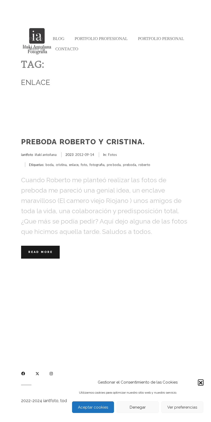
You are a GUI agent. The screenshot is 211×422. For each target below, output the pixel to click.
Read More (40, 252)
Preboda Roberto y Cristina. (83, 142)
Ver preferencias (182, 407)
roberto (144, 165)
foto (84, 165)
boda (50, 165)
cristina (61, 165)
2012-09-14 (84, 155)
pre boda (114, 165)
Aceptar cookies (93, 407)
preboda (129, 165)
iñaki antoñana (46, 155)
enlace (73, 165)
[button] (200, 382)
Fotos (112, 155)
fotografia (97, 165)
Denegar (138, 407)
